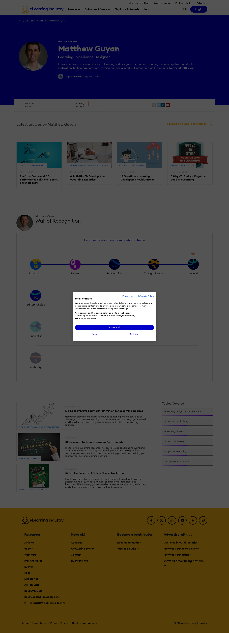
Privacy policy (130, 296)
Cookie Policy (146, 296)
